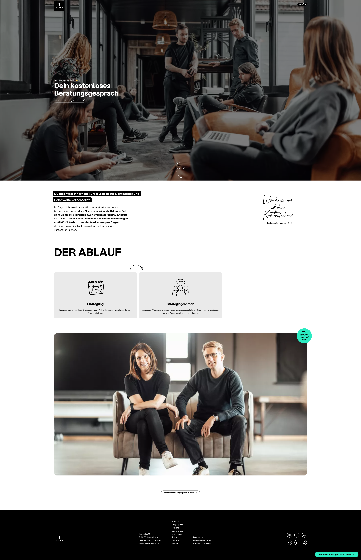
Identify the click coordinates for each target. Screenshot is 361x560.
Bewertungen (177, 531)
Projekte (175, 527)
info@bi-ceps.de (152, 543)
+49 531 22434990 (154, 540)
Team (174, 537)
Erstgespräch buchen (277, 223)
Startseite (176, 521)
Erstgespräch (177, 524)
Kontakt (175, 543)
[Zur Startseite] (59, 5)
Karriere (175, 540)
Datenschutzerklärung (202, 540)
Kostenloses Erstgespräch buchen (68, 101)
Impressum (198, 537)
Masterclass (177, 534)
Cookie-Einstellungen (202, 543)
